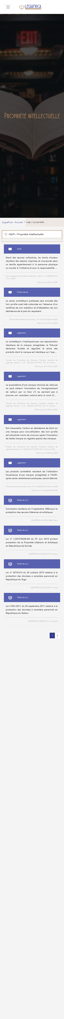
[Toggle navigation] (8, 7)
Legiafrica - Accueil (12, 222)
